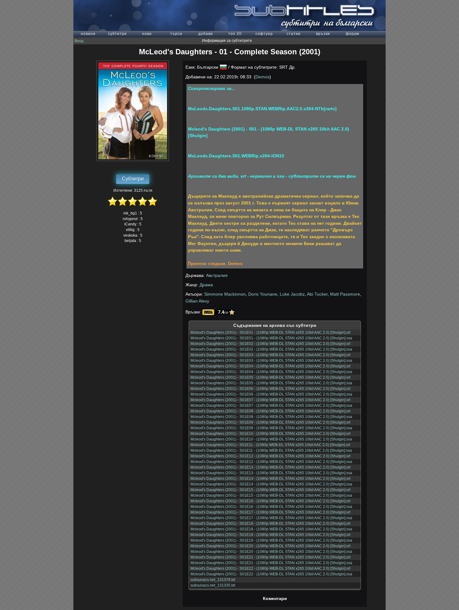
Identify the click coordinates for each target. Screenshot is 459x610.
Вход (79, 41)
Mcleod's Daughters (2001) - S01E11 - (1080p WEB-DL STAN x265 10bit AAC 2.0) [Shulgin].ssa (271, 450)
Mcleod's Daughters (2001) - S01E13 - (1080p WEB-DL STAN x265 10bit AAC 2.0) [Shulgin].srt (270, 467)
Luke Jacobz (292, 294)
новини (88, 34)
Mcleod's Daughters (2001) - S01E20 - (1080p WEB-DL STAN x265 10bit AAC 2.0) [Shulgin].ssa (271, 551)
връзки (323, 34)
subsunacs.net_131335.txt (212, 585)
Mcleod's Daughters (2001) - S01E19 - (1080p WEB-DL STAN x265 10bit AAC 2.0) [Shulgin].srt (270, 535)
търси (176, 34)
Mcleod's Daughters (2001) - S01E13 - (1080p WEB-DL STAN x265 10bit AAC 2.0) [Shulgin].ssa (271, 473)
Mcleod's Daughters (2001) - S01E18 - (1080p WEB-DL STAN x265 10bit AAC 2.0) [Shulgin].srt (270, 523)
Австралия (217, 275)
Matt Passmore (345, 294)
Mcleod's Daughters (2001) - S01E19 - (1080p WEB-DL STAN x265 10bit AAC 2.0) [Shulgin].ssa (271, 540)
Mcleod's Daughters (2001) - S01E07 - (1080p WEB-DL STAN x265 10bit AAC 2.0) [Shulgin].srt (270, 400)
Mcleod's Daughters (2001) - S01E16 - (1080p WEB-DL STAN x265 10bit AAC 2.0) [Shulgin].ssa (271, 506)
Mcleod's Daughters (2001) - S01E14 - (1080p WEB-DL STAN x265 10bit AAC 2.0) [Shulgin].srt (270, 478)
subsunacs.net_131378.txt (212, 580)
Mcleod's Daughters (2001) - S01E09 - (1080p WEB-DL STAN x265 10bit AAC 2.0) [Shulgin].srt (270, 422)
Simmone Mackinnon (225, 294)
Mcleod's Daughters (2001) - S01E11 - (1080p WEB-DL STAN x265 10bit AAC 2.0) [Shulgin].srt (270, 445)
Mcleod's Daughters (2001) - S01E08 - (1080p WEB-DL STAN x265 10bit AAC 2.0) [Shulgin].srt (270, 411)
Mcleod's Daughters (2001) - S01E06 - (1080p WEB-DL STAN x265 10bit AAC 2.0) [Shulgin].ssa (271, 394)
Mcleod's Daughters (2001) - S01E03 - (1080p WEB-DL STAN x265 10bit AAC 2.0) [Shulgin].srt (270, 355)
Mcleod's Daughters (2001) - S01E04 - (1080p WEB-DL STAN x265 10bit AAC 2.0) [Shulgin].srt (270, 366)
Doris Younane (262, 294)
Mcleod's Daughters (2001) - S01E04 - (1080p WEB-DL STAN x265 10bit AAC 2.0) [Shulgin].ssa (271, 372)
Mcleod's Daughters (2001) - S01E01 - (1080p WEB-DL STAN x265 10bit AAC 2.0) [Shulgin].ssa (271, 338)
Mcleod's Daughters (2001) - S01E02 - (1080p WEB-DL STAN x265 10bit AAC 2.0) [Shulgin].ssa (271, 349)
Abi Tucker (317, 294)
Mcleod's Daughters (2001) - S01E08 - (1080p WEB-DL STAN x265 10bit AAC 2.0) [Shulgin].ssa (271, 417)
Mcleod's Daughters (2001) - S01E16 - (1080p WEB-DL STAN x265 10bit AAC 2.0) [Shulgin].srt (270, 501)
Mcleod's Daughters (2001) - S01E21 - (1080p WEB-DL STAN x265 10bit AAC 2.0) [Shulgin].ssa (271, 563)
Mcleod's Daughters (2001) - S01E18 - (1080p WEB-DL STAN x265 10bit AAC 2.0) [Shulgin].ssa (271, 529)
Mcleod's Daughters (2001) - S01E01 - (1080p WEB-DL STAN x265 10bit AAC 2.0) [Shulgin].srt (270, 332)
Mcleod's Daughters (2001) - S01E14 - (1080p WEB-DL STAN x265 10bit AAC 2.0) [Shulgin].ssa (271, 484)
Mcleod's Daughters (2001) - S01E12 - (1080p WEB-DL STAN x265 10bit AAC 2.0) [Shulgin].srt (270, 456)
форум (352, 34)
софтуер (264, 34)
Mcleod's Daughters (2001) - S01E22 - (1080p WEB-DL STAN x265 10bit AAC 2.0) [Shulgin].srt (270, 568)
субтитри (117, 34)
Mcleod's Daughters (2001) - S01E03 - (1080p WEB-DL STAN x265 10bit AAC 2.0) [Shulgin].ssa (271, 360)
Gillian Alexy (197, 300)
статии (294, 34)
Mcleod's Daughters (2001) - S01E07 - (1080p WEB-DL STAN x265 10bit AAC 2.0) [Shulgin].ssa (271, 405)
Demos (262, 76)
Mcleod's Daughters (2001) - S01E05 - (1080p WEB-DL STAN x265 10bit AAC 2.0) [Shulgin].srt (270, 377)
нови (147, 34)
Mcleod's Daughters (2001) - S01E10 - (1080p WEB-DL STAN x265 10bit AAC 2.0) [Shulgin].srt (270, 433)
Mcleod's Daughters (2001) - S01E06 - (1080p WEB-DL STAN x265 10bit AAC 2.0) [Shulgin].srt (270, 388)
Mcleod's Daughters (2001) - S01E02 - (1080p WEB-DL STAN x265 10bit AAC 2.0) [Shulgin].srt (270, 344)
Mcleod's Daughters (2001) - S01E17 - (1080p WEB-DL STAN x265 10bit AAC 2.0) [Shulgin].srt (270, 512)
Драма (206, 284)
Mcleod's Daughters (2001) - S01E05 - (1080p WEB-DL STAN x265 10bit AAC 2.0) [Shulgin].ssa (271, 383)
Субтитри (133, 178)
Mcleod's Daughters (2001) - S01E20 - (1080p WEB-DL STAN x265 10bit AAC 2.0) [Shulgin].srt (270, 546)
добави (205, 34)
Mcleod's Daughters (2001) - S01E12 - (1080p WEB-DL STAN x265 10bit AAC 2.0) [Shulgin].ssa (271, 462)
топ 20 (235, 34)
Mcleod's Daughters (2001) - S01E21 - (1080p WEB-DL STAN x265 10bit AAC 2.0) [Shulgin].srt (270, 557)
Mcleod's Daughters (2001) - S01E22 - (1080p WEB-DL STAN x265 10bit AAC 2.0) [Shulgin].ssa (271, 574)
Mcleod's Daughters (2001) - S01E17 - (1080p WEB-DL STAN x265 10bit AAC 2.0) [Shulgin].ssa (271, 518)
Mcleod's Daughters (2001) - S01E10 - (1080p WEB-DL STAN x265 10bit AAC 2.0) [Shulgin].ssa (271, 439)
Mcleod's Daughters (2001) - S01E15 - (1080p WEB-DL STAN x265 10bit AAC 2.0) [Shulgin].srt (270, 490)
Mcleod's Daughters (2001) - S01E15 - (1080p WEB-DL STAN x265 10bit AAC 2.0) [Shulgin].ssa (271, 495)
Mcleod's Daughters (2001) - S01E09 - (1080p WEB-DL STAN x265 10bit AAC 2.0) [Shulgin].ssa (271, 428)
